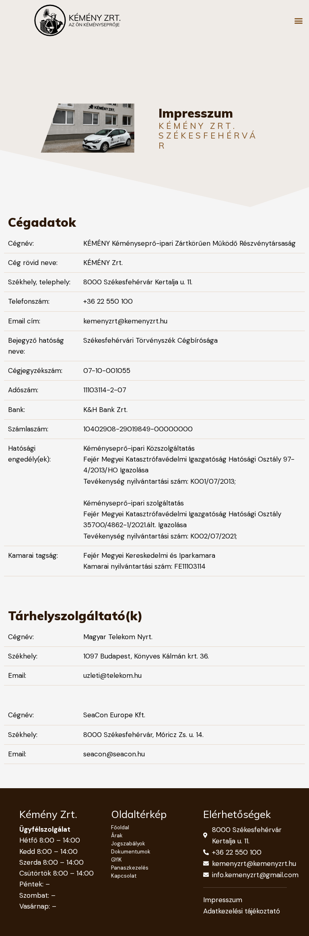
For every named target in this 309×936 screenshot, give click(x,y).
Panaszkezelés (129, 867)
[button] (298, 20)
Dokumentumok (130, 851)
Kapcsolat (123, 875)
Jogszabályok (128, 843)
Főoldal (120, 827)
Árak (117, 835)
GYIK (116, 859)
